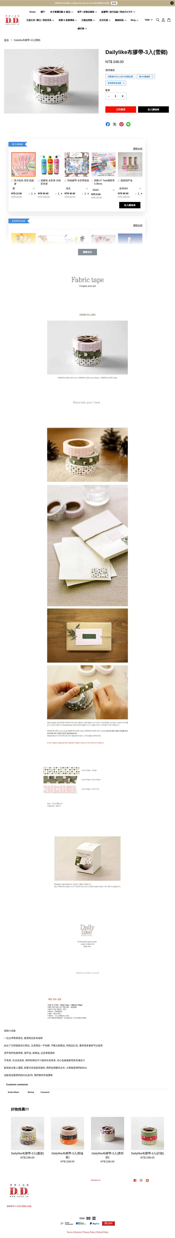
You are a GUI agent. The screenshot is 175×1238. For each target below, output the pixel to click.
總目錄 (81, 28)
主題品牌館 (86, 20)
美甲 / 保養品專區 (85, 12)
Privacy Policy (89, 1232)
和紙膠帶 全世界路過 (78, 180)
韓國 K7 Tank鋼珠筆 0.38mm (104, 182)
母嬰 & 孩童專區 (66, 20)
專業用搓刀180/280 (21, 1230)
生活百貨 (103, 20)
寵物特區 (119, 20)
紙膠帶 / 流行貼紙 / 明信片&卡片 (116, 12)
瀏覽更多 (87, 252)
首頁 (6, 40)
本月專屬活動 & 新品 (60, 12)
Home (32, 12)
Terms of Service (74, 1232)
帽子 (43, 12)
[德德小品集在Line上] (147, 1182)
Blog (133, 20)
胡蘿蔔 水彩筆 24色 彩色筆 (51, 182)
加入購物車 (130, 205)
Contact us (95, 1180)
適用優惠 (110, 70)
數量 (107, 90)
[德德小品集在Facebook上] (135, 1182)
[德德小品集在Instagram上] (141, 1182)
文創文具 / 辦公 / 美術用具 (39, 20)
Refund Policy (102, 1232)
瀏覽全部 (137, 148)
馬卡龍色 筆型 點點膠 (24, 182)
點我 (114, 3)
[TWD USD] (148, 20)
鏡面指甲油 (126, 180)
